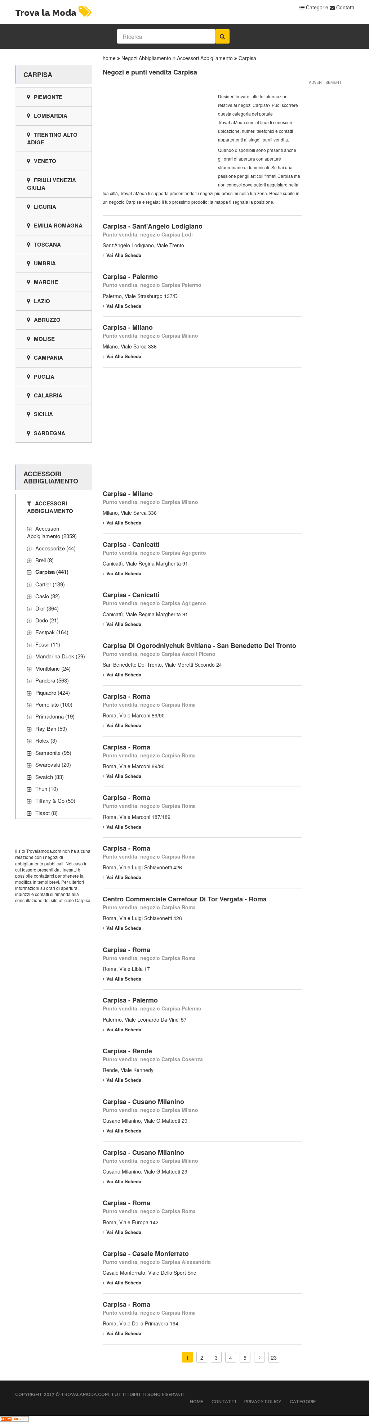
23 (274, 1357)
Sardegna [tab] (49, 433)
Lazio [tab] (42, 301)
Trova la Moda (45, 13)
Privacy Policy (262, 1401)
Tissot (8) (46, 812)
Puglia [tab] (44, 376)
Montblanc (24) (53, 668)
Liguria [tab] (45, 207)
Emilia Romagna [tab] (58, 225)
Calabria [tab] (48, 395)
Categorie (316, 7)
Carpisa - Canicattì (131, 544)
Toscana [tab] (47, 244)
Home (196, 1401)
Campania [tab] (48, 357)
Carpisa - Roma (126, 696)
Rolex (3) (46, 740)
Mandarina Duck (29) (60, 656)
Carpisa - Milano (128, 327)
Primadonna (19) (55, 716)
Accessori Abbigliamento (205, 58)
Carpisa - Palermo (130, 276)
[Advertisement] (157, 137)
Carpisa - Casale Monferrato (146, 1253)
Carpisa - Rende (127, 1050)
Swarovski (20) (53, 764)
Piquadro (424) (52, 692)
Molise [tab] (44, 339)
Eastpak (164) (51, 632)
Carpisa (247, 58)
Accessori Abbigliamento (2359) (52, 532)
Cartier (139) (50, 584)
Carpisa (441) (51, 572)
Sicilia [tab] (43, 414)
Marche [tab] (46, 282)
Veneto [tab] (45, 161)
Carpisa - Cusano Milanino (143, 1101)
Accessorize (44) (55, 548)
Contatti (344, 7)
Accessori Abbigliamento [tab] (50, 507)
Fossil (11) (47, 644)
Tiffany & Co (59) (55, 800)
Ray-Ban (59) (51, 728)
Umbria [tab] (45, 263)
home (109, 58)
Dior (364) (47, 608)
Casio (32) (47, 596)
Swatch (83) (49, 776)
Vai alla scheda (123, 255)
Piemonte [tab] (48, 97)
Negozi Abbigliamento (146, 58)
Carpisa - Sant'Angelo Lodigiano (153, 226)
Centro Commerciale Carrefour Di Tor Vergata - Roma (185, 899)
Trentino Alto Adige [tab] (52, 138)
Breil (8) (44, 560)
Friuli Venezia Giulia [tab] (51, 184)
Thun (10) (46, 788)
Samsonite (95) (53, 752)
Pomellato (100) (53, 704)
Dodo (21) (47, 620)
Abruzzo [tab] (47, 320)
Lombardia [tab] (50, 116)
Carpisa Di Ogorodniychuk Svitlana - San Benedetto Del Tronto (199, 645)
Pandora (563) (52, 680)
